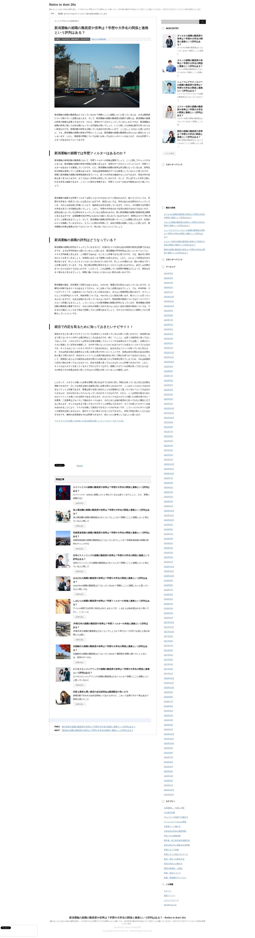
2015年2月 (168, 781)
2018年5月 (168, 599)
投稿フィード (169, 896)
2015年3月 (168, 776)
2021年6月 (168, 436)
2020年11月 (169, 469)
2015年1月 (168, 785)
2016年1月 (168, 729)
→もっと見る (169, 153)
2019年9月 (168, 525)
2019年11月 (169, 515)
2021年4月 (168, 446)
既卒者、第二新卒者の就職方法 (177, 840)
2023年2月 (168, 343)
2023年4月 (168, 334)
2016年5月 (168, 711)
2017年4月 (168, 660)
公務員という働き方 (172, 826)
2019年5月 (168, 543)
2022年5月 (168, 385)
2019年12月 (169, 511)
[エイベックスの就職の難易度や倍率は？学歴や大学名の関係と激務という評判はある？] (63, 499)
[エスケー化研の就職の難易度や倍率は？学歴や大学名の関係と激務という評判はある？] (169, 117)
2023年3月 (168, 339)
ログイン (167, 891)
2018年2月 (168, 613)
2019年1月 (168, 562)
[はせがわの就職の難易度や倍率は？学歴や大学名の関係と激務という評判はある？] (63, 590)
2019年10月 (169, 520)
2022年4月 (168, 390)
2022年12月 (169, 352)
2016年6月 (168, 706)
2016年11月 (169, 683)
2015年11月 (169, 739)
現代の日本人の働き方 (173, 864)
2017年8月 (168, 641)
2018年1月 (168, 618)
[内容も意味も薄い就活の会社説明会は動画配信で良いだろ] (63, 703)
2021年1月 (168, 459)
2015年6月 (168, 762)
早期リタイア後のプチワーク (176, 854)
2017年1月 (168, 674)
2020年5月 (168, 487)
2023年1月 (168, 348)
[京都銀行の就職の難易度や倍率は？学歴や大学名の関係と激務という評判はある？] (63, 658)
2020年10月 (169, 473)
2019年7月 (168, 534)
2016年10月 (169, 687)
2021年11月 (169, 413)
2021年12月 (169, 408)
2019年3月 (168, 553)
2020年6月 (168, 483)
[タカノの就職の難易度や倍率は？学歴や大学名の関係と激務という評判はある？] (169, 71)
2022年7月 (168, 376)
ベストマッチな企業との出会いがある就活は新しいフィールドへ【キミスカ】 (89, 421)
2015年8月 (168, 753)
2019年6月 (168, 539)
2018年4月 (168, 604)
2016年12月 (169, 678)
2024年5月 (168, 273)
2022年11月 (169, 357)
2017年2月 (168, 669)
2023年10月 (169, 306)
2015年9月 (168, 748)
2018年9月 (168, 580)
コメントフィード (171, 900)
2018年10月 (169, 576)
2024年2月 (168, 287)
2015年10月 (169, 743)
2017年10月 (169, 632)
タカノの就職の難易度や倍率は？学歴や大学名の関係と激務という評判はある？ (190, 63)
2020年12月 (169, 464)
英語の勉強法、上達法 (173, 868)
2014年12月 (169, 790)
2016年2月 (168, 725)
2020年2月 (168, 501)
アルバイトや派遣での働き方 (176, 817)
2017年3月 (168, 664)
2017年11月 (169, 627)
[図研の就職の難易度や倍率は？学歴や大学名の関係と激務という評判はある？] (169, 142)
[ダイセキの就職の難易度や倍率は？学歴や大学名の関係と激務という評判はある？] (169, 46)
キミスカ (118, 337)
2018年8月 (168, 585)
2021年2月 (168, 455)
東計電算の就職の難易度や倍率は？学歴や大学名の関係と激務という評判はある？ (98, 727)
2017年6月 (168, 650)
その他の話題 (169, 812)
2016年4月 (168, 715)
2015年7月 (168, 757)
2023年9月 (168, 311)
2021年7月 (168, 432)
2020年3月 (168, 497)
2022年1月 (168, 404)
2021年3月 (168, 450)
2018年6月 (168, 594)
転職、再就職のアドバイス (175, 878)
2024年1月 (168, 292)
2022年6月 (168, 380)
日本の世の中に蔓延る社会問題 (177, 845)
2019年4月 (168, 548)
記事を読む (80, 503)
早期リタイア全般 (171, 850)
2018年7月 (168, 590)
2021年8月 (168, 427)
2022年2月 (168, 399)
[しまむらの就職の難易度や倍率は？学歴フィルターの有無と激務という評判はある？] (63, 613)
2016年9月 (168, 692)
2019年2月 (168, 557)
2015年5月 (168, 767)
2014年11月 (169, 794)
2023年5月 (168, 329)
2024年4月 (168, 278)
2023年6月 (168, 325)
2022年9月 (168, 366)
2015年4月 (168, 771)
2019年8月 (168, 529)
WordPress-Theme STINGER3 (127, 927)
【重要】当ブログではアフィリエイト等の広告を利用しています (82, 14)
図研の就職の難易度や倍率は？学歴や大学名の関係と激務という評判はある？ (190, 134)
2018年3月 (168, 608)
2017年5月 (168, 655)
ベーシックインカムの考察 (175, 822)
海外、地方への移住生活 (174, 859)
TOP (52, 14)
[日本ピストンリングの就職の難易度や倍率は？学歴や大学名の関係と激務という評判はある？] (63, 567)
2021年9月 (168, 422)
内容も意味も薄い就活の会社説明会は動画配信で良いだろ (100, 692)
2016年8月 (168, 697)
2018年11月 (169, 571)
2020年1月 (168, 506)
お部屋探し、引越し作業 (174, 808)
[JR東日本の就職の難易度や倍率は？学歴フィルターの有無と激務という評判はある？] (63, 635)
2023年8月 (168, 315)
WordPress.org (170, 905)
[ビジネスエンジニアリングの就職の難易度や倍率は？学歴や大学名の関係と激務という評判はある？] (63, 681)
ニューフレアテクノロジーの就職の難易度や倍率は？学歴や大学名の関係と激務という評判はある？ (184, 233)
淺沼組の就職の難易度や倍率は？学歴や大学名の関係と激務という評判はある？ (97, 730)
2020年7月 (168, 478)
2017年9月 (168, 636)
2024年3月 (168, 283)
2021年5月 (168, 441)
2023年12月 (169, 297)
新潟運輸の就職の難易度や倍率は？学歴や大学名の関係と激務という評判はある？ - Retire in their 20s (127, 917)
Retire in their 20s (62, 4)
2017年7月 (168, 646)
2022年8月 (168, 371)
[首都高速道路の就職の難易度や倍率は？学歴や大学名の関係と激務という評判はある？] (63, 544)
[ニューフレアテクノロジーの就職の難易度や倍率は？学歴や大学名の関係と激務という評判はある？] (169, 93)
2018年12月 (169, 567)
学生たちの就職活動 (99, 39)
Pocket (80, 466)
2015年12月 (169, 734)
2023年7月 (168, 320)
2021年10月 (169, 418)
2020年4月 (168, 492)
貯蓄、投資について (172, 873)
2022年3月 (168, 394)
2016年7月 (168, 701)
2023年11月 (169, 301)
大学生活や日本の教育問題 (175, 831)
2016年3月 (168, 720)
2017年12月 (169, 622)
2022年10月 (169, 362)
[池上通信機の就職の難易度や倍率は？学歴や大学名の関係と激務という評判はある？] (63, 522)
